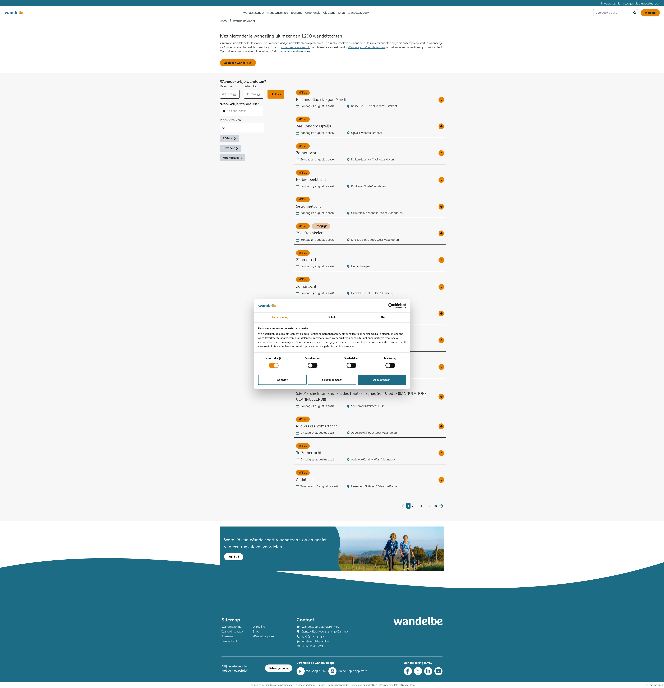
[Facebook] (408, 671)
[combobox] (244, 111)
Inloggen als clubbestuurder (641, 3)
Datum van (227, 86)
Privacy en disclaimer (305, 685)
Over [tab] (384, 317)
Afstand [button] (228, 138)
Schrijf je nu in (278, 668)
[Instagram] (418, 671)
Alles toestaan (381, 379)
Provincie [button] (229, 148)
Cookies (321, 685)
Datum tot (250, 86)
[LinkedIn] (428, 671)
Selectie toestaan (332, 379)
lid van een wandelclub (295, 47)
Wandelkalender (232, 626)
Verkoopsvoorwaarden (338, 685)
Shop (341, 12)
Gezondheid (312, 12)
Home (224, 21)
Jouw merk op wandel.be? (364, 685)
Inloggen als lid (610, 3)
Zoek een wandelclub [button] (238, 62)
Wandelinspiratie (277, 12)
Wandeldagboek (358, 12)
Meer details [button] (231, 157)
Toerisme (296, 12)
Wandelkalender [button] (253, 12)
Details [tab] (332, 317)
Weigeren (282, 379)
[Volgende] (441, 506)
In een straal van (230, 120)
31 (435, 505)
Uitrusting (329, 12)
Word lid (650, 12)
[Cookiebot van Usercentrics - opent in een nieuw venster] (391, 305)
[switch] (312, 365)
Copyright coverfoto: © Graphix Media (396, 685)
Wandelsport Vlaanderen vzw (366, 47)
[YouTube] (438, 671)
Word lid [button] (233, 556)
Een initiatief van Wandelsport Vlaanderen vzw (271, 685)
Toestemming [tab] (280, 317)
